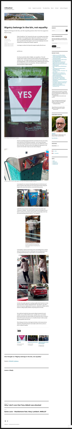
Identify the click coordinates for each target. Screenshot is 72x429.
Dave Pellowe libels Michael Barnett (59, 77)
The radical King (46, 8)
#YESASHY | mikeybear (14, 361)
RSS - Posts (55, 151)
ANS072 (5, 43)
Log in (54, 160)
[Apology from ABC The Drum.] (33, 338)
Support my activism (37, 8)
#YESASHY (19, 342)
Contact (56, 8)
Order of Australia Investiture (57, 76)
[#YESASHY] (22, 338)
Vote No (9, 45)
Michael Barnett (7, 39)
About (52, 8)
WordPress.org (55, 164)
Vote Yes (12, 45)
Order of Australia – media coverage (59, 78)
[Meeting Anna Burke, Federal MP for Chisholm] (44, 338)
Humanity (6, 42)
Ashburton (9, 43)
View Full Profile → (55, 138)
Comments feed (55, 163)
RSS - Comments (55, 153)
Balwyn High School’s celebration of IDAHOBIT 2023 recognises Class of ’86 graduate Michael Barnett (59, 74)
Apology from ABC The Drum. (33, 342)
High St (8, 44)
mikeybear (8, 8)
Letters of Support (64, 8)
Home (29, 8)
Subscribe (54, 46)
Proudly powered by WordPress (14, 424)
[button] (22, 198)
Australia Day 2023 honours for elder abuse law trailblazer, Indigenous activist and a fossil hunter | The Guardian (60, 82)
